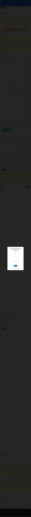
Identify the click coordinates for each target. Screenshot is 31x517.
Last (12, 259)
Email (15, 261)
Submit (15, 265)
